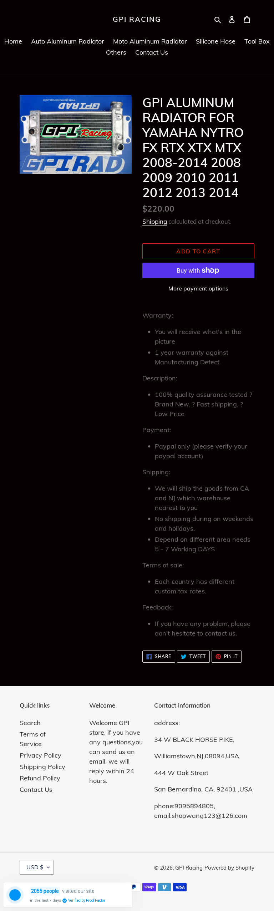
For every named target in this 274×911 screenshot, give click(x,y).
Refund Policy (40, 778)
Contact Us (36, 789)
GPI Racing (137, 19)
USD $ (35, 867)
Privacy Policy (40, 755)
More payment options (198, 288)
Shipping (154, 221)
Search (30, 723)
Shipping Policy (42, 767)
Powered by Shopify (229, 867)
